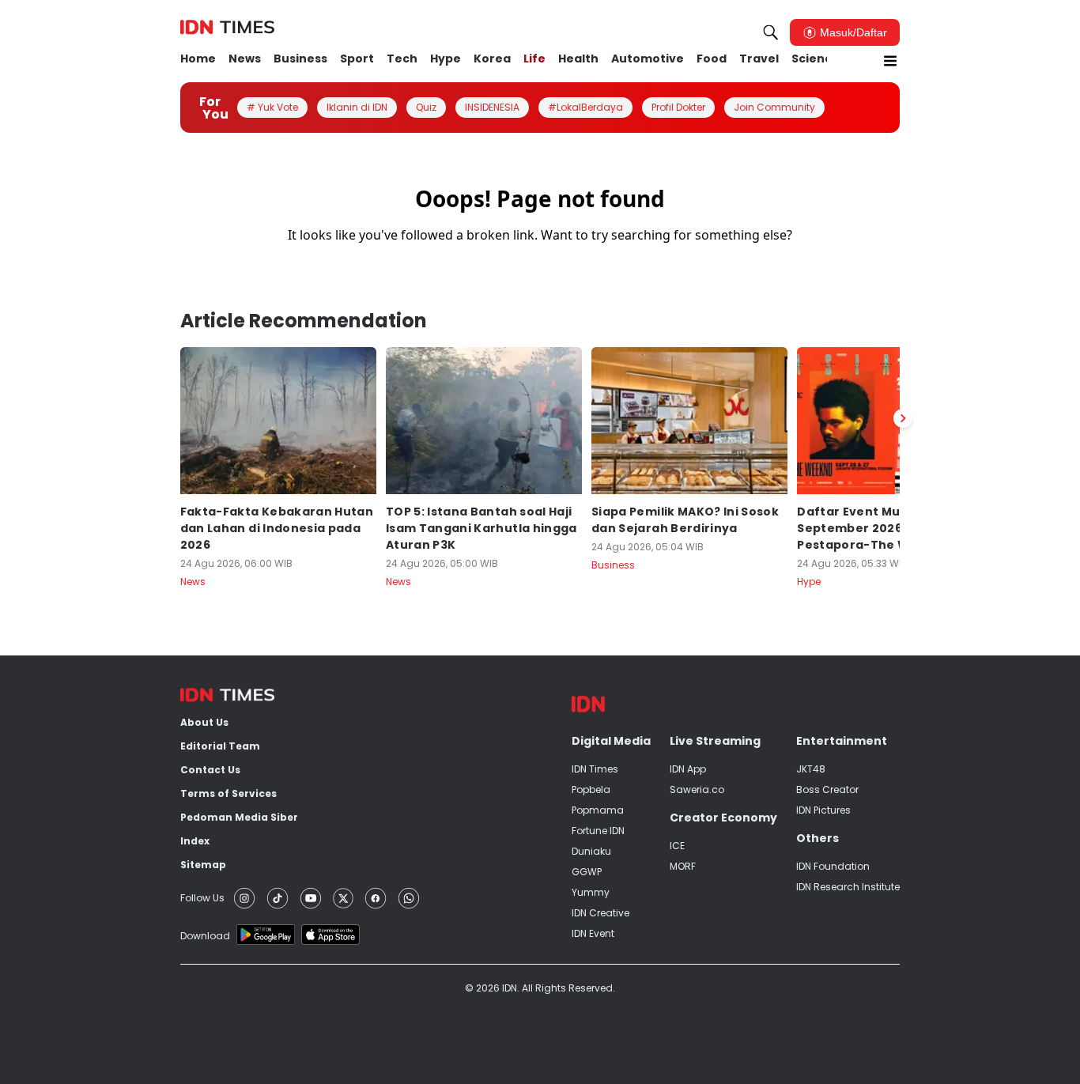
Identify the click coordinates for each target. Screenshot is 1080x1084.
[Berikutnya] (902, 418)
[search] (770, 32)
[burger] (890, 61)
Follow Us (202, 898)
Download (205, 935)
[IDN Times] (227, 28)
